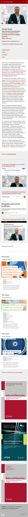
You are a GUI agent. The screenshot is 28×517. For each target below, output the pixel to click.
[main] (14, 36)
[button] (1, 2)
